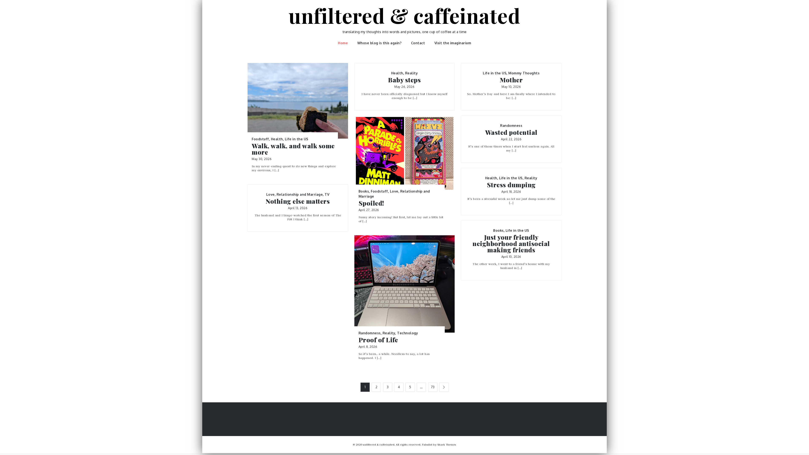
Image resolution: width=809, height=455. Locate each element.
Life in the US (296, 139)
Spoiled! (371, 203)
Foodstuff (260, 139)
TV (327, 194)
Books (364, 191)
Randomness (511, 125)
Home (343, 43)
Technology (407, 333)
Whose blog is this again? (379, 43)
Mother (511, 80)
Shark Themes (446, 444)
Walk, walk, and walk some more (293, 149)
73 (433, 387)
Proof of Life (378, 340)
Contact (418, 43)
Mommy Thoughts (524, 73)
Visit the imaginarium (452, 43)
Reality (411, 73)
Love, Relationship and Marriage (294, 194)
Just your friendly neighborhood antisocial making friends (511, 243)
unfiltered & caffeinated (404, 15)
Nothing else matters (298, 201)
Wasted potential (511, 132)
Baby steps (404, 80)
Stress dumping (511, 185)
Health (277, 139)
